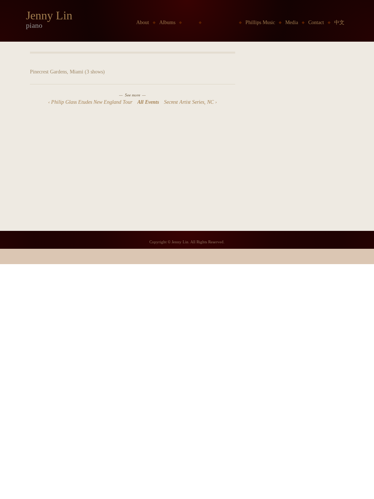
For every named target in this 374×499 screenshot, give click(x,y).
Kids (190, 22)
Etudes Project (220, 22)
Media (291, 22)
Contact (316, 22)
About (142, 22)
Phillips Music (260, 22)
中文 (339, 22)
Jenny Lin (49, 15)
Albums (167, 22)
